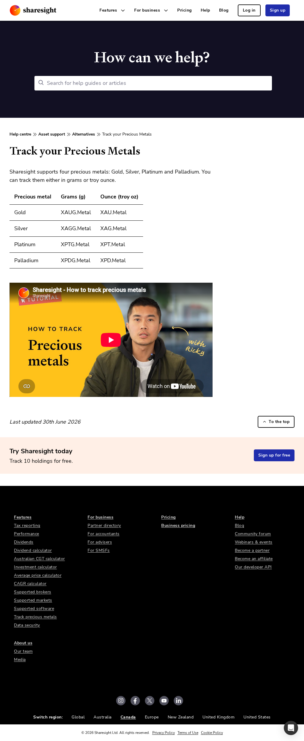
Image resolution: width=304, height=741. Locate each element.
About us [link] (23, 643)
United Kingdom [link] (218, 717)
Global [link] (78, 717)
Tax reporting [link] (27, 525)
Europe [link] (152, 717)
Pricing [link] (184, 10)
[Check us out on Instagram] (121, 700)
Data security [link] (27, 625)
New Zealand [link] (181, 717)
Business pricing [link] (178, 525)
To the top (279, 421)
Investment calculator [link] (35, 567)
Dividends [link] (24, 542)
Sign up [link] (278, 10)
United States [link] (257, 717)
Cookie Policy (212, 732)
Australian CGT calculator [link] (39, 559)
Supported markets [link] (33, 600)
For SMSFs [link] (99, 550)
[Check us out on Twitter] (149, 700)
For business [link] (100, 517)
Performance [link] (26, 534)
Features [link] (22, 517)
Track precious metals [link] (35, 617)
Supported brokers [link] (32, 592)
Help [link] (205, 10)
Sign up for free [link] (274, 455)
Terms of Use (188, 732)
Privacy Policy (163, 732)
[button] (291, 728)
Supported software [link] (34, 608)
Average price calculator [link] (37, 575)
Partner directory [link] (104, 525)
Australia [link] (103, 717)
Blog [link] (224, 10)
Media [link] (20, 659)
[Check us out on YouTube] (164, 700)
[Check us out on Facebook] (135, 700)
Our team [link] (23, 651)
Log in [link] (249, 10)
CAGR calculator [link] (30, 583)
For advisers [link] (100, 542)
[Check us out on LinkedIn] (178, 700)
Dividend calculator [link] (33, 550)
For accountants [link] (104, 534)
